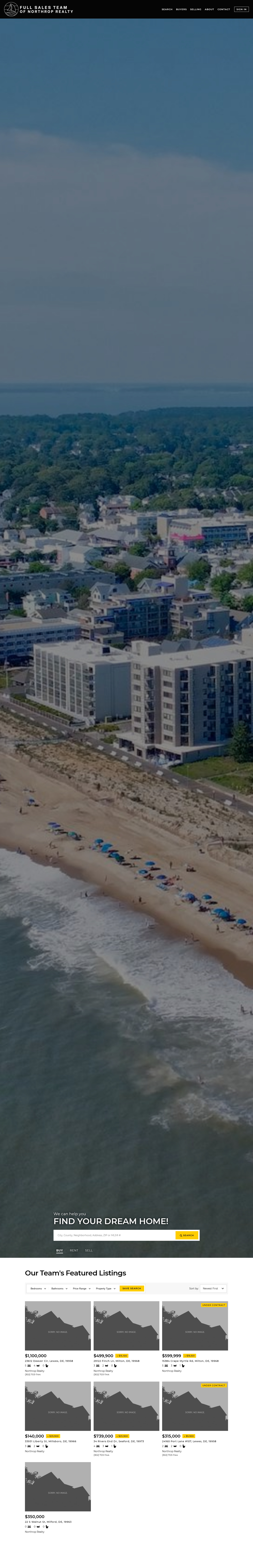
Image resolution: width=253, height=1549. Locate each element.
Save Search (132, 1288)
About (209, 9)
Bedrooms (36, 1288)
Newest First (210, 1288)
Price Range (79, 1288)
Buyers (181, 9)
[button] (59, 1250)
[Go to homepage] (38, 9)
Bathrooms (57, 1288)
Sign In (241, 9)
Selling (195, 9)
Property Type (103, 1288)
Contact (224, 9)
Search (167, 9)
